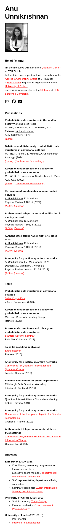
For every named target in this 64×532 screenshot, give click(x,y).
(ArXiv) (9, 205)
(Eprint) (9, 138)
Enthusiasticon (13, 350)
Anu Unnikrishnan (26, 12)
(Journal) (19, 205)
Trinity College (39, 501)
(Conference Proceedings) (29, 161)
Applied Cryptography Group (21, 78)
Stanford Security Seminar (19, 335)
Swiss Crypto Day (15, 298)
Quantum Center (51, 67)
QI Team (45, 90)
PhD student (14, 82)
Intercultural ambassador (26, 522)
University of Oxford (16, 86)
